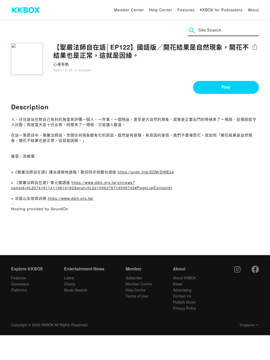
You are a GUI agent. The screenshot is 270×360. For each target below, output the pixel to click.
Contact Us (182, 296)
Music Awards (75, 290)
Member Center (129, 9)
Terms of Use (137, 296)
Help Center (160, 9)
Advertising (182, 290)
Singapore (247, 325)
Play (225, 87)
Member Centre (139, 283)
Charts (69, 283)
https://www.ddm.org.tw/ (71, 198)
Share (254, 47)
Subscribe (134, 277)
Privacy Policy (184, 308)
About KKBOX (184, 277)
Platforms (19, 290)
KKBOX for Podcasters (221, 9)
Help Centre (136, 290)
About (253, 9)
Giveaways (20, 283)
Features (186, 9)
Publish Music (184, 302)
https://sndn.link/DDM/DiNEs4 (146, 171)
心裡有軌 (61, 64)
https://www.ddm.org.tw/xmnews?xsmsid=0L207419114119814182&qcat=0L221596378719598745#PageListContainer (91, 185)
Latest (69, 277)
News (177, 283)
